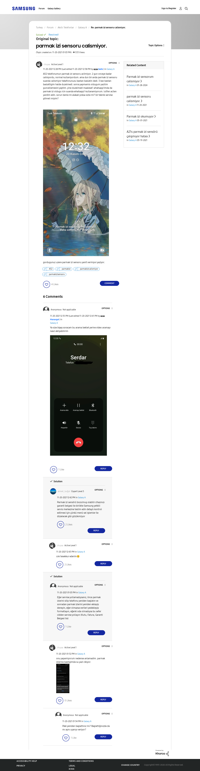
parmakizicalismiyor (89, 269)
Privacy (21, 766)
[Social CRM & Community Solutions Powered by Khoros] (162, 752)
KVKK (71, 769)
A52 (50, 269)
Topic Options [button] (155, 45)
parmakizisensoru (57, 274)
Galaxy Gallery (54, 8)
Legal (72, 766)
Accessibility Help (27, 761)
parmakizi (66, 269)
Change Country (130, 765)
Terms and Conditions (81, 761)
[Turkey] (23, 8)
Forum (42, 8)
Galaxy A (110, 69)
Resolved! (54, 34)
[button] (114, 63)
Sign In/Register (168, 8)
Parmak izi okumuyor (140, 116)
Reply (103, 468)
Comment (109, 283)
